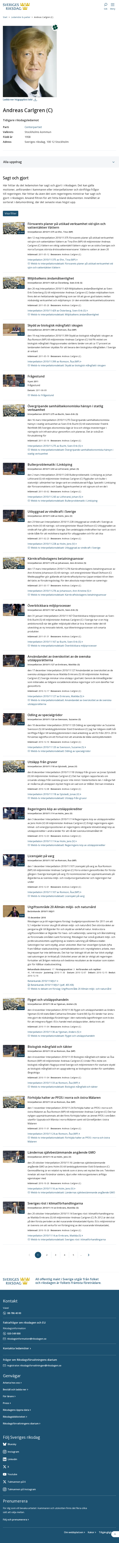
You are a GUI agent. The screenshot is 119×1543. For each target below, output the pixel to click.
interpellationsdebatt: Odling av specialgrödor (61, 751)
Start (5, 17)
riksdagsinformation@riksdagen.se (26, 1338)
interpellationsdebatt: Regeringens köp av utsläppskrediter (68, 845)
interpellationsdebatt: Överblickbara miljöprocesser (64, 645)
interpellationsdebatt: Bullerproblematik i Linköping (64, 500)
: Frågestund (42, 395)
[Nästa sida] (88, 1255)
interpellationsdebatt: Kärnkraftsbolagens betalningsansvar (68, 594)
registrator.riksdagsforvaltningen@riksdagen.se (34, 1365)
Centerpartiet (33, 127)
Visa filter (11, 213)
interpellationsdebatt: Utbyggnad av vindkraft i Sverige (65, 547)
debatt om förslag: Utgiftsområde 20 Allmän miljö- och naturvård (71, 988)
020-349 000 (13, 1333)
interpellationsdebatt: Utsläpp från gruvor (59, 798)
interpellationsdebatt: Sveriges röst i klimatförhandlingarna (68, 1239)
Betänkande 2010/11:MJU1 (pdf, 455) (52, 984)
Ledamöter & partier (20, 17)
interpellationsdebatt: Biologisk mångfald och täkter (64, 1086)
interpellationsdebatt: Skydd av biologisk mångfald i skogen (68, 365)
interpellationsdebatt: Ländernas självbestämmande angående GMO (73, 1192)
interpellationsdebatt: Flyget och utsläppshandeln (63, 1035)
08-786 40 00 (14, 1313)
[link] (29, 1255)
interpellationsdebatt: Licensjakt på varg (58, 896)
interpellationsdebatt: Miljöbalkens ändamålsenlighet (65, 314)
